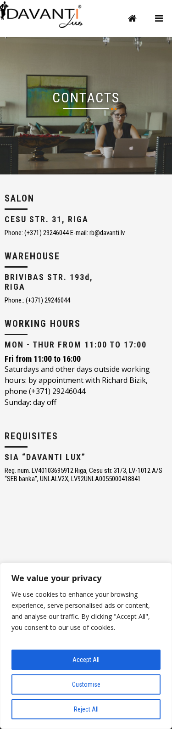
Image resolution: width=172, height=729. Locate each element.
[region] (86, 646)
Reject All (86, 709)
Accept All (86, 659)
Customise (86, 684)
